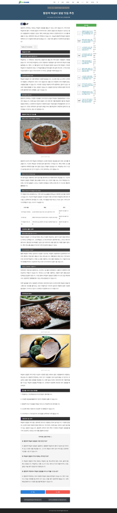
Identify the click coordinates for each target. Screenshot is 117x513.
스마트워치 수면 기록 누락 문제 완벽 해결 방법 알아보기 (87, 49)
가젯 (54, 2)
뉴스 (83, 2)
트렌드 (67, 2)
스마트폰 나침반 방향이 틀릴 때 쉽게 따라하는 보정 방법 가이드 (87, 77)
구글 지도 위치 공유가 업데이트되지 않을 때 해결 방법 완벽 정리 (87, 101)
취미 (87, 2)
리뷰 (63, 2)
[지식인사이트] (24, 2)
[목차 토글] (34, 47)
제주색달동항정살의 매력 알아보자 (32, 499)
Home (49, 8)
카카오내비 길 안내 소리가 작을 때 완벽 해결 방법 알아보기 (87, 85)
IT (58, 2)
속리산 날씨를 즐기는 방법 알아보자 (57, 499)
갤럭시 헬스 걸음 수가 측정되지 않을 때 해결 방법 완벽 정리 (87, 70)
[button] (97, 2)
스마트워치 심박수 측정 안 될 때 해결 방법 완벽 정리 (87, 55)
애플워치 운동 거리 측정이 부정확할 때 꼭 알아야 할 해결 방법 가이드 (87, 33)
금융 (78, 2)
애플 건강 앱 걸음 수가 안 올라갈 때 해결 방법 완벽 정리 (87, 62)
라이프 (92, 2)
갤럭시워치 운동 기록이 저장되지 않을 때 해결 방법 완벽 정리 (87, 41)
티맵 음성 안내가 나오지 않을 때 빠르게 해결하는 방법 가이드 (87, 93)
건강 (73, 2)
